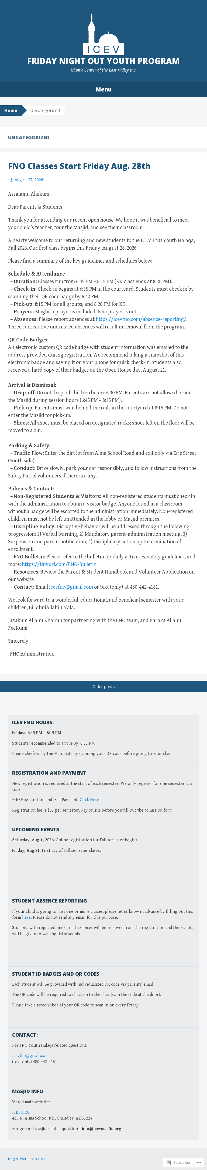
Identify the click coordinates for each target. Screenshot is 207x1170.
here (26, 917)
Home (10, 110)
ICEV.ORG (21, 1112)
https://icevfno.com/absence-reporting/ (141, 319)
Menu (103, 89)
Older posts (103, 686)
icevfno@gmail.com (71, 587)
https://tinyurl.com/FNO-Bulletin (59, 564)
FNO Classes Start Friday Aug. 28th (79, 165)
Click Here (89, 799)
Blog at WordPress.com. (26, 1159)
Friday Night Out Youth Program (103, 60)
